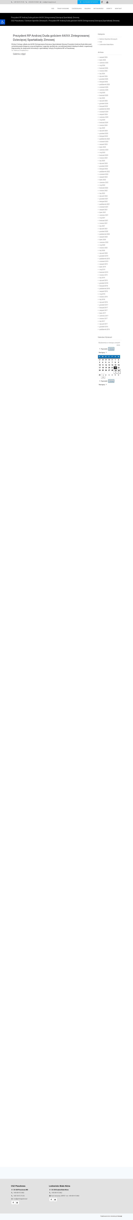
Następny (102, 352)
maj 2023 (102, 152)
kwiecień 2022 (103, 188)
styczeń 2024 (103, 131)
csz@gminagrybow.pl (20, 1199)
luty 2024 (102, 128)
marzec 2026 (103, 71)
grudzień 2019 (103, 256)
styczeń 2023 (103, 163)
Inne (100, 42)
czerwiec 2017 (103, 316)
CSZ (52, 8)
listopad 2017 (103, 307)
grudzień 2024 (103, 103)
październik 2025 (104, 84)
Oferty (109, 8)
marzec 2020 (103, 248)
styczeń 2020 (103, 253)
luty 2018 (102, 299)
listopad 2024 (103, 106)
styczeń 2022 (103, 196)
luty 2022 (102, 193)
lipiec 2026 (102, 60)
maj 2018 (102, 294)
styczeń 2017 (103, 324)
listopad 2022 (103, 169)
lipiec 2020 (102, 239)
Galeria (88, 8)
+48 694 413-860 (18, 1193)
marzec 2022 (103, 190)
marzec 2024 (103, 125)
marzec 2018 (103, 297)
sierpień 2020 (103, 237)
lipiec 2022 (102, 179)
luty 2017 (102, 321)
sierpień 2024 (103, 114)
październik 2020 (104, 234)
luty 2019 (102, 277)
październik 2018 (104, 288)
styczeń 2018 (103, 302)
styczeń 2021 (103, 228)
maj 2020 (102, 245)
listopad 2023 (103, 136)
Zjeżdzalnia (77, 8)
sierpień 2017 (103, 310)
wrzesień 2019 (103, 261)
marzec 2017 (103, 318)
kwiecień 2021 (103, 220)
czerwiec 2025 (103, 90)
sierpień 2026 (103, 57)
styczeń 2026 (103, 76)
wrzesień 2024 (103, 111)
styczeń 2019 (103, 280)
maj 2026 (102, 65)
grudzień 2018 (103, 283)
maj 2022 (102, 185)
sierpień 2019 (103, 264)
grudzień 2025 (103, 79)
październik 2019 (104, 258)
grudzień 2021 (103, 199)
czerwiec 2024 (103, 117)
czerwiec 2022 (103, 182)
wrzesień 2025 (103, 87)
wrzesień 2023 (103, 141)
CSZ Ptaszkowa (17, 21)
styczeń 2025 (103, 101)
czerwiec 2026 (103, 62)
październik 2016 (104, 329)
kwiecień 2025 (103, 95)
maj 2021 (102, 218)
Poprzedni (104, 349)
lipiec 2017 (102, 313)
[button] (2, 21)
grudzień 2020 (103, 231)
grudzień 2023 (103, 133)
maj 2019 (102, 269)
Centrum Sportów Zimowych (36, 21)
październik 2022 (104, 171)
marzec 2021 (103, 223)
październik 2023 (104, 139)
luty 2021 (102, 226)
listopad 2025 (103, 82)
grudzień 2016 (103, 326)
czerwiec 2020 (103, 242)
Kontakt (118, 8)
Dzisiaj (111, 349)
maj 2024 (102, 120)
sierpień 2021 (103, 209)
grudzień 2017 (103, 305)
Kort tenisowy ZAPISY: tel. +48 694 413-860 (65, 1196)
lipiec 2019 (102, 267)
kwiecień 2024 (103, 122)
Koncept (120, 1216)
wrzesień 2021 (103, 207)
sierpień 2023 (103, 144)
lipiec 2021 (102, 212)
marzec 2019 (103, 275)
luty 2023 (102, 160)
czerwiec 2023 (103, 150)
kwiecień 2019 (103, 272)
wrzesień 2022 (103, 174)
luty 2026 (102, 73)
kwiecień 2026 (103, 68)
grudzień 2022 (103, 166)
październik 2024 (104, 109)
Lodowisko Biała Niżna (106, 44)
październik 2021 (104, 204)
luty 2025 (102, 98)
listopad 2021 (103, 201)
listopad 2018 (103, 286)
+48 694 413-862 (56, 1193)
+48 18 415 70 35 (18, 1196)
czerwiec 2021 (103, 215)
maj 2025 (102, 92)
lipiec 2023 (102, 147)
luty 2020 (102, 250)
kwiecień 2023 (103, 155)
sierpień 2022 (103, 177)
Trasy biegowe (63, 8)
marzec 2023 (103, 158)
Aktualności (99, 8)
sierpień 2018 (103, 291)
